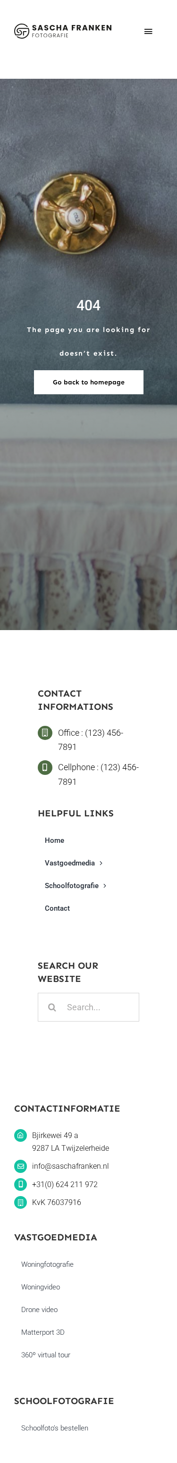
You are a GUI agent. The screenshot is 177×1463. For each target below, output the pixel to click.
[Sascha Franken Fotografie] (62, 28)
